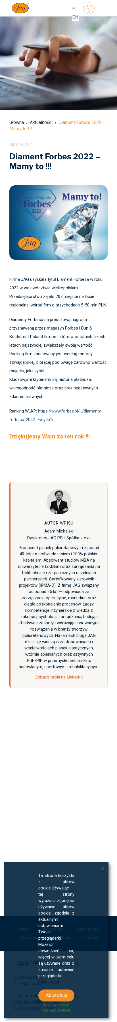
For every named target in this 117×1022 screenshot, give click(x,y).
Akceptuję (56, 995)
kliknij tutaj (48, 982)
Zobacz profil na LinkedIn (59, 676)
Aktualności (41, 122)
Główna (16, 122)
